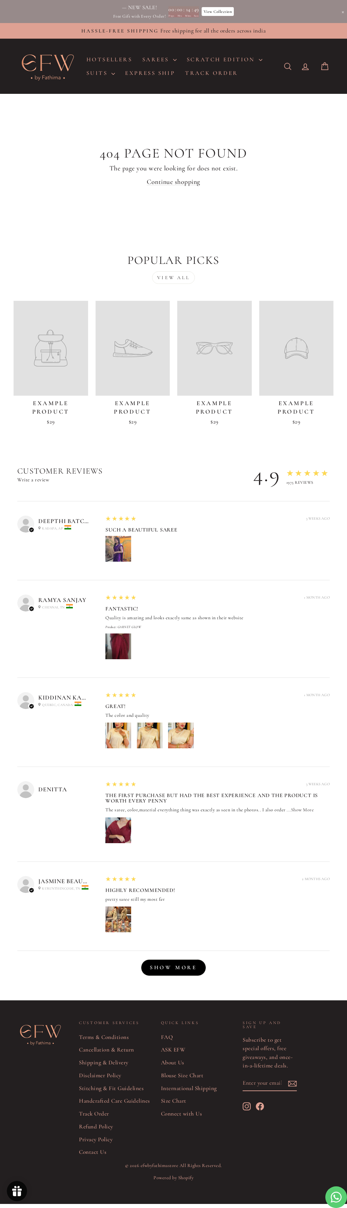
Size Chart (173, 1100)
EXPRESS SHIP (150, 73)
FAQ (167, 1037)
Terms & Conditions (104, 1037)
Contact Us (92, 1151)
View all (173, 277)
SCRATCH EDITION (222, 59)
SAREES (156, 59)
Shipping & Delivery (103, 1062)
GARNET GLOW (129, 627)
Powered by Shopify (173, 1178)
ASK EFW (173, 1049)
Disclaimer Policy (100, 1075)
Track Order (94, 1113)
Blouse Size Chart (182, 1075)
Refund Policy (96, 1126)
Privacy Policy (96, 1139)
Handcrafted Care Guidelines (114, 1100)
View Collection (218, 11)
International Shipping (189, 1088)
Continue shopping (173, 182)
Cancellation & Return (106, 1049)
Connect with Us (181, 1113)
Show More (302, 810)
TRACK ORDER (211, 73)
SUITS (98, 73)
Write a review (33, 480)
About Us (172, 1062)
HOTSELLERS (109, 59)
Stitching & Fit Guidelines (111, 1088)
